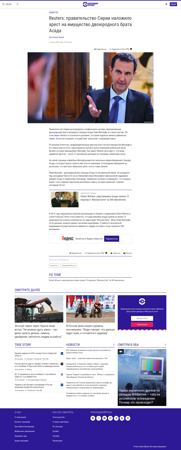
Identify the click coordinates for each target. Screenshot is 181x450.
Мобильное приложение (25, 431)
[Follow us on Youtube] (104, 418)
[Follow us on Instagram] (110, 418)
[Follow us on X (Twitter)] (98, 418)
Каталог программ (22, 422)
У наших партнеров (60, 422)
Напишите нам (21, 436)
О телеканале (20, 417)
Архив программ (21, 440)
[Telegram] (166, 4)
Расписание (57, 440)
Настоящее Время (56, 37)
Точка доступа (59, 417)
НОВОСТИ (73, 345)
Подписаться (112, 238)
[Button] (100, 49)
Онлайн (56, 431)
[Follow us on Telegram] (116, 418)
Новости (53, 12)
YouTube (56, 436)
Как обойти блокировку (24, 426)
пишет (57, 135)
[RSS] (122, 418)
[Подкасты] (127, 418)
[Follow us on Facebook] (92, 418)
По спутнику (58, 426)
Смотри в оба (128, 345)
